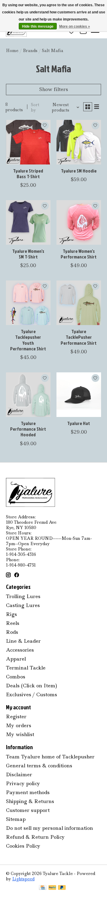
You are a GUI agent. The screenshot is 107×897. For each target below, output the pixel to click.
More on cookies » (74, 26)
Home (12, 50)
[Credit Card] (42, 888)
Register (16, 716)
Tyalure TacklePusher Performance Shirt (79, 337)
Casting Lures (23, 605)
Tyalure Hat (78, 423)
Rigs (11, 614)
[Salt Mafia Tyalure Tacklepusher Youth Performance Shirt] (28, 302)
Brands (30, 50)
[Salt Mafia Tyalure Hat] (78, 394)
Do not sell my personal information (49, 828)
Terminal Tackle (25, 667)
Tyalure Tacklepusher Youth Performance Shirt (28, 340)
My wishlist (20, 734)
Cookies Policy (23, 846)
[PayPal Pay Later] (62, 888)
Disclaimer (19, 774)
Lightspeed (23, 879)
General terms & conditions (39, 765)
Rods (12, 632)
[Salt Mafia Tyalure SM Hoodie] (78, 142)
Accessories (20, 650)
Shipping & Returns (30, 801)
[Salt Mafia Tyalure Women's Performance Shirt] (78, 222)
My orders (18, 725)
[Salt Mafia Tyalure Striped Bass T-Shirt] (28, 142)
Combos (15, 676)
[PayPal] (52, 888)
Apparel (16, 659)
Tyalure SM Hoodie (79, 170)
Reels (12, 623)
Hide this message (38, 26)
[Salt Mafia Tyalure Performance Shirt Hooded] (28, 394)
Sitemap (16, 819)
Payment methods (28, 792)
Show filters (53, 89)
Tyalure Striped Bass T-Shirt (28, 173)
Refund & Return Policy (35, 837)
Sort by (35, 107)
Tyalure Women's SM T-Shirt (28, 254)
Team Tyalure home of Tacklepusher (50, 756)
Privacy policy (23, 783)
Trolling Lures (23, 596)
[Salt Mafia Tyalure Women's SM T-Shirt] (28, 222)
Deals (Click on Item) (31, 685)
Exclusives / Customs (31, 694)
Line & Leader (23, 641)
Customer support (28, 810)
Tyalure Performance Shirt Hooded (28, 429)
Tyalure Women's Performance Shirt (79, 254)
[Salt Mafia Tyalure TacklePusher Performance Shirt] (78, 302)
